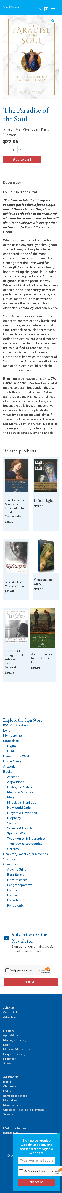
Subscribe (36, 1182)
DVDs (7, 1091)
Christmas (10, 1086)
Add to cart (22, 159)
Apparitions (11, 1035)
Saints (7, 1063)
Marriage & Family (15, 1040)
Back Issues (10, 1133)
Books (7, 1082)
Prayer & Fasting (14, 1054)
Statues (8, 1114)
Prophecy (9, 1059)
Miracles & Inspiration (17, 1049)
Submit (31, 982)
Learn (8, 1030)
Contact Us (10, 1012)
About (9, 1007)
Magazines (10, 1100)
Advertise (9, 1017)
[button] (41, 9)
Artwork (10, 1077)
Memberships (12, 1105)
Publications (14, 1128)
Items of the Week (15, 1096)
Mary (6, 1045)
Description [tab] (12, 183)
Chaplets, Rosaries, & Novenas (23, 1110)
